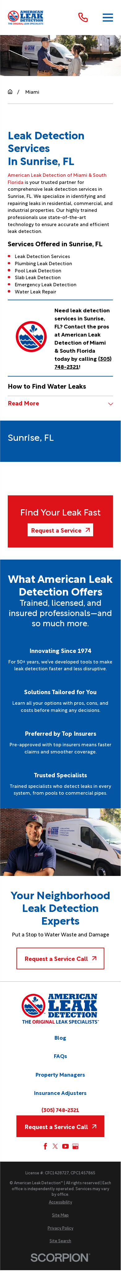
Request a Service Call (56, 958)
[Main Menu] (108, 17)
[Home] (26, 18)
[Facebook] (45, 1146)
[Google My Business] (75, 1146)
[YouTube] (65, 1146)
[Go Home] (10, 91)
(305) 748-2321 (60, 1110)
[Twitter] (55, 1146)
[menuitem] (60, 1202)
